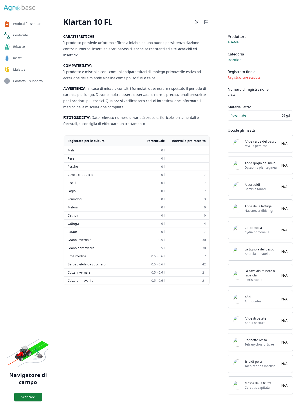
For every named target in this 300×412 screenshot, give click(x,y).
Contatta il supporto (28, 81)
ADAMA (233, 42)
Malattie (19, 69)
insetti (17, 58)
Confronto (20, 35)
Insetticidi (235, 60)
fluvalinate (238, 115)
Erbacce (19, 46)
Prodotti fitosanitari (27, 24)
